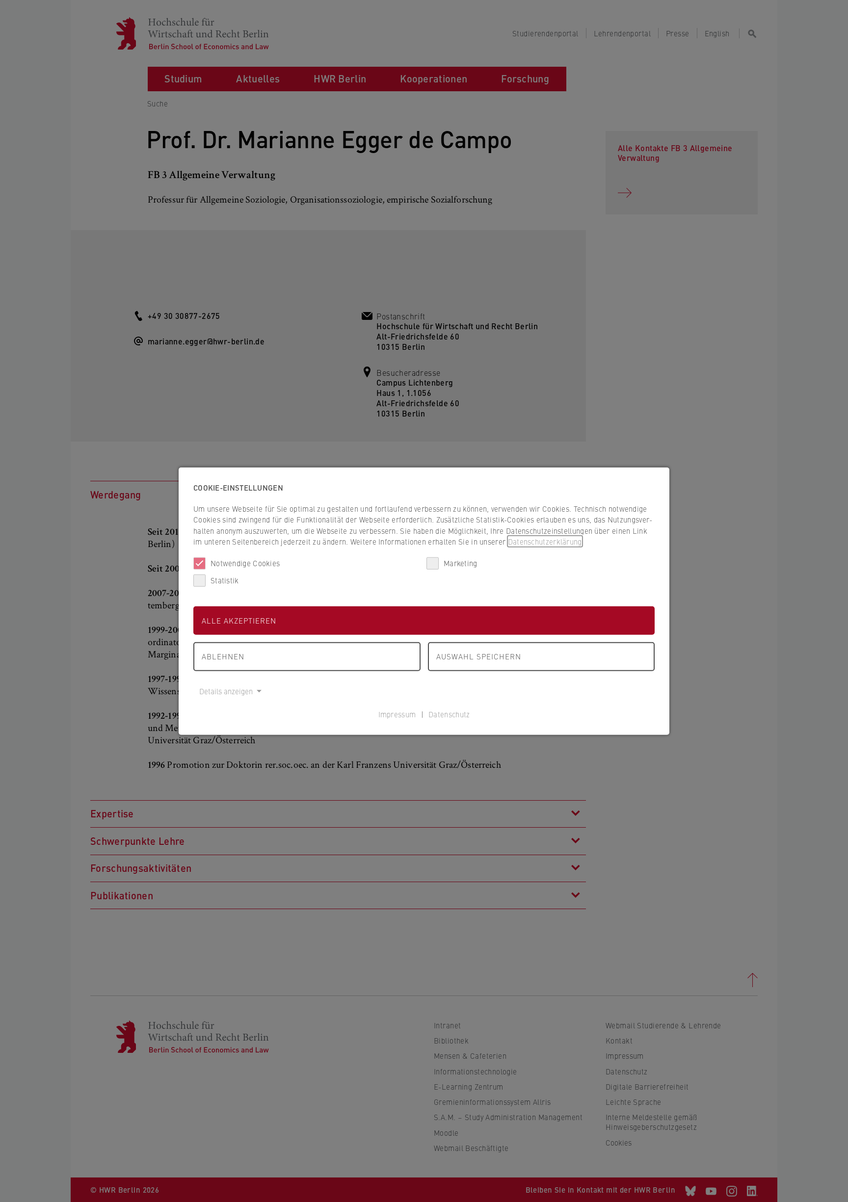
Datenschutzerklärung (545, 541)
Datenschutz (449, 714)
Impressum (397, 714)
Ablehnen (223, 656)
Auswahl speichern (478, 656)
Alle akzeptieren (239, 620)
